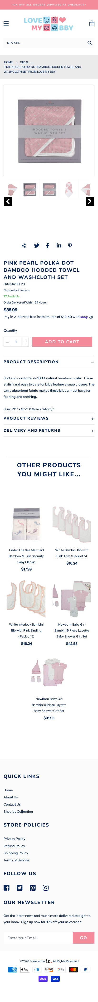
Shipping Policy (16, 853)
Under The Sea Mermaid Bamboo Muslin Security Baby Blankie (26, 556)
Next (90, 201)
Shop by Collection (18, 811)
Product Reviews (26, 418)
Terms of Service (16, 860)
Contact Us (12, 804)
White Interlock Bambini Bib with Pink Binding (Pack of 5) (26, 630)
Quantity (10, 330)
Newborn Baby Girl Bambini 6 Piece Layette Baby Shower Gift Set (71, 630)
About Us (11, 797)
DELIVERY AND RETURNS (32, 430)
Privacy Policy (14, 839)
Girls (24, 62)
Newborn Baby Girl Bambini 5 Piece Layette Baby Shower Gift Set (49, 705)
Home (8, 62)
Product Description (31, 362)
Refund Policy (14, 846)
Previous (8, 201)
